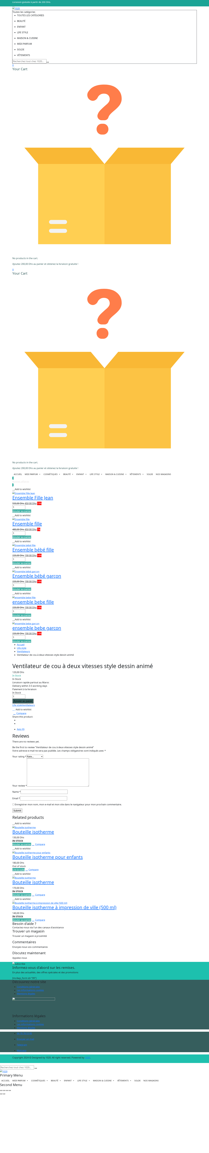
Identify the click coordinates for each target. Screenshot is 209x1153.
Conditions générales (28, 986)
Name (16, 791)
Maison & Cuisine (114, 474)
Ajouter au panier (23, 701)
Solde (150, 474)
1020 (87, 1057)
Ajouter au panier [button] (21, 511)
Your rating (19, 756)
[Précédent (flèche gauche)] (1, 1093)
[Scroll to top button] (202, 1146)
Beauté (67, 474)
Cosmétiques (51, 474)
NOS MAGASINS (163, 474)
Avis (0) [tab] (20, 729)
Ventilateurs (23, 651)
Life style (95, 474)
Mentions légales (26, 993)
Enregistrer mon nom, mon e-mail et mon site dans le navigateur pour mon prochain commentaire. (68, 804)
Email (16, 798)
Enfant (80, 474)
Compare (21, 713)
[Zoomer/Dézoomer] (1, 1090)
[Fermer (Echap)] (10, 1090)
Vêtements (135, 474)
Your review (19, 785)
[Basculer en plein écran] (4, 1090)
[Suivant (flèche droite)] (4, 1093)
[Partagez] (7, 1090)
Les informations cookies (30, 990)
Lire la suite (18, 869)
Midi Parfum (31, 474)
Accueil (18, 474)
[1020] (16, 8)
